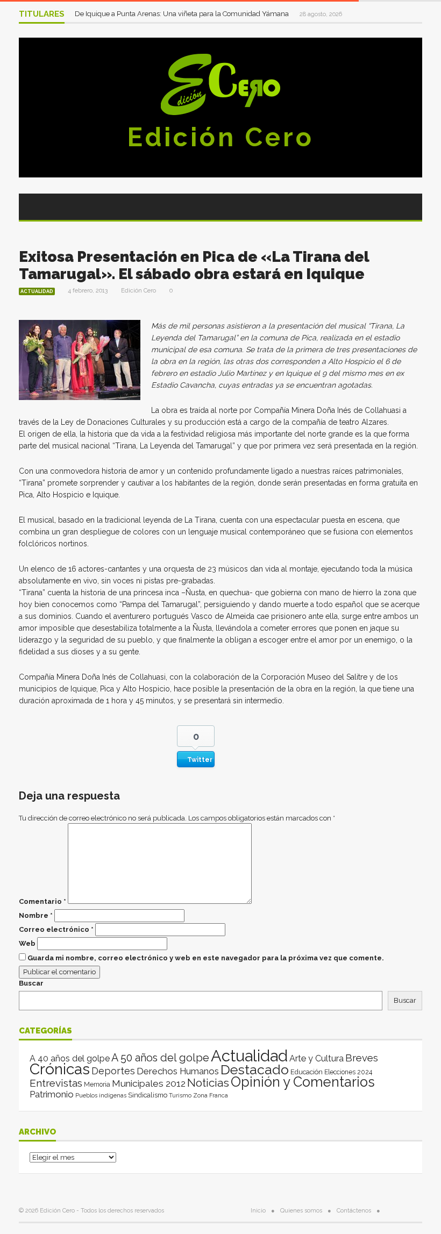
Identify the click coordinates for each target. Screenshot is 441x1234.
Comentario (42, 901)
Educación (306, 1072)
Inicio (258, 1210)
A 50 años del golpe (160, 1058)
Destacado (254, 1069)
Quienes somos (301, 1210)
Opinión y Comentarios (303, 1082)
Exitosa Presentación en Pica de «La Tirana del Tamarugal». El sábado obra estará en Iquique (194, 265)
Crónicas (60, 1069)
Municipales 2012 (149, 1083)
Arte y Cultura (316, 1058)
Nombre (36, 915)
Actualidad (36, 291)
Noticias (208, 1082)
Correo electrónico (56, 929)
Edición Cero (220, 137)
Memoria (97, 1084)
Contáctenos (354, 1210)
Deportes (113, 1070)
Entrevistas (56, 1083)
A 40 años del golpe (70, 1058)
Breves (361, 1058)
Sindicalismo (147, 1095)
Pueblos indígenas (100, 1095)
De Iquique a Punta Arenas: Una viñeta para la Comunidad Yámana (182, 14)
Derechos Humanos (178, 1071)
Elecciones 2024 (348, 1072)
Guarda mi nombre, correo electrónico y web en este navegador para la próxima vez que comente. (205, 958)
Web (27, 943)
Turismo (180, 1095)
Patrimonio (52, 1094)
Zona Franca (210, 1095)
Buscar (31, 983)
